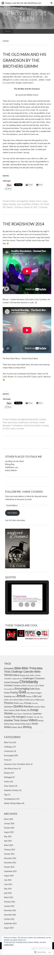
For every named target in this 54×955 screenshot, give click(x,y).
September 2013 (10, 923)
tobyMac (8, 720)
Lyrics (11, 700)
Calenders (8, 679)
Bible (17, 668)
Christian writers (20, 686)
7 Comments (43, 207)
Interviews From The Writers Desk (17, 764)
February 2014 (9, 902)
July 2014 (7, 880)
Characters (39, 678)
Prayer (21, 703)
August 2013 (9, 928)
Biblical (16, 675)
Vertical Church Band (32, 425)
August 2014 (9, 876)
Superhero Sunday (11, 790)
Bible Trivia (29, 668)
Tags (6, 795)
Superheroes (27, 714)
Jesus (21, 696)
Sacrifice (37, 707)
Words (35, 723)
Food (19, 204)
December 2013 (10, 910)
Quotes (18, 706)
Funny (14, 692)
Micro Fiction (24, 700)
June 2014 (8, 884)
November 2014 (10, 863)
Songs (34, 710)
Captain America (17, 678)
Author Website (11, 470)
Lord (39, 696)
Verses (24, 720)
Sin (28, 710)
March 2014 (8, 897)
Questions (8, 707)
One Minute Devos (11, 769)
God (22, 692)
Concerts (42, 419)
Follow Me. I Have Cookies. (24, 491)
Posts (16, 703)
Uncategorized (9, 799)
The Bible (29, 717)
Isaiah (14, 696)
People (42, 700)
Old (4, 207)
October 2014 (9, 867)
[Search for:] (48, 31)
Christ (7, 682)
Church (36, 685)
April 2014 (8, 893)
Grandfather (26, 204)
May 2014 (8, 889)
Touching (17, 207)
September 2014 (10, 871)
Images (38, 693)
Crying (44, 201)
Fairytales (12, 204)
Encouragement (9, 689)
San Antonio (33, 422)
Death (41, 686)
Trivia (17, 720)
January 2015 (9, 854)
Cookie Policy (9, 945)
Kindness (29, 696)
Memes (16, 700)
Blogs (27, 675)
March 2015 (8, 845)
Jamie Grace (12, 422)
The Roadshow (17, 425)
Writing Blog (9, 464)
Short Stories (20, 710)
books (32, 675)
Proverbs (35, 703)
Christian (14, 682)
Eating (5, 204)
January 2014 (9, 906)
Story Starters (17, 714)
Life (41, 204)
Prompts (27, 703)
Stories (13, 201)
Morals (46, 204)
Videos (33, 720)
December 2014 (10, 858)
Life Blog (8, 461)
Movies (32, 700)
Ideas (32, 693)
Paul (37, 700)
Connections (9, 751)
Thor (41, 717)
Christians (8, 685)
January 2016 (9, 823)
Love (6, 699)
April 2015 (8, 841)
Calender (38, 675)
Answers (9, 668)
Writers (8, 727)
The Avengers (18, 716)
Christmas (30, 685)
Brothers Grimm (35, 201)
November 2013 (10, 915)
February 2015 (9, 850)
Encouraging (22, 688)
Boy (26, 201)
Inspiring (7, 696)
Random (13, 419)
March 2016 (8, 819)
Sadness (9, 207)
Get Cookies (12, 513)
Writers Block (17, 727)
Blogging (22, 675)
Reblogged (8, 777)
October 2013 (9, 919)
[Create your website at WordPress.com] (27, 3)
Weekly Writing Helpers (23, 724)
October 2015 (9, 828)
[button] (21, 604)
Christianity (28, 682)
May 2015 (8, 836)
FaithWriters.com (11, 467)
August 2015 (9, 832)
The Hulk (36, 717)
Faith (32, 689)
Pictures (8, 703)
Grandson (35, 204)
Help (28, 693)
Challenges (28, 678)
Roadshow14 (23, 422)
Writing (27, 727)
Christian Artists (32, 419)
